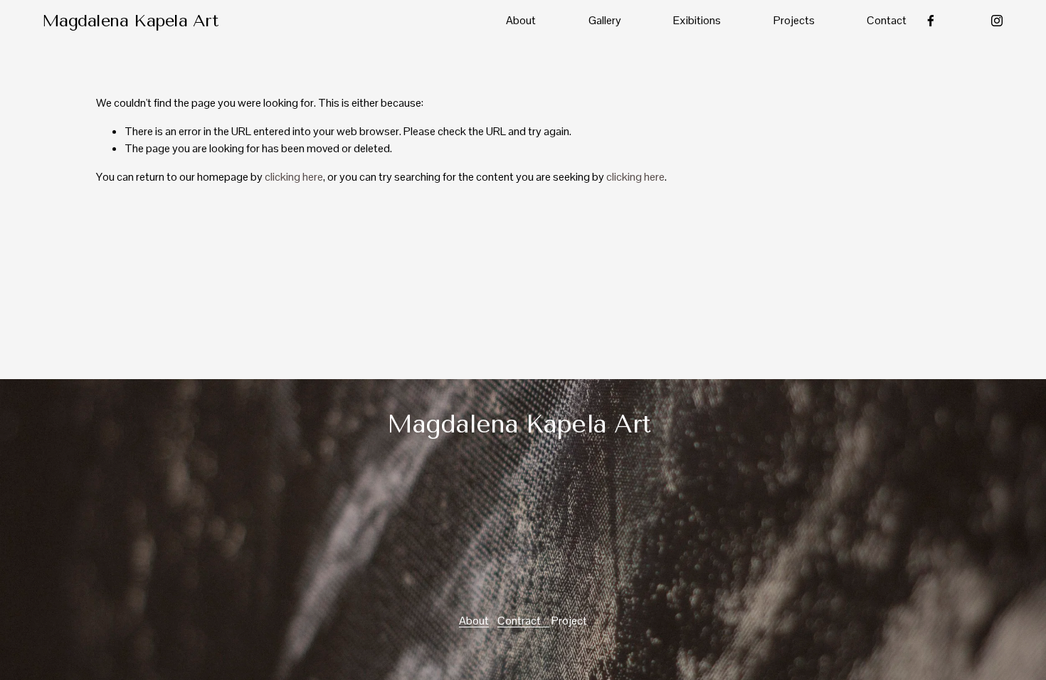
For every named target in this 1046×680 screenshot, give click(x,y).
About (521, 20)
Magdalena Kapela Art (130, 21)
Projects (794, 20)
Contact (887, 20)
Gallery (604, 20)
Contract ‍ (523, 620)
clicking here (294, 176)
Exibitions (697, 20)
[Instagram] (997, 21)
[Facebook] (931, 21)
